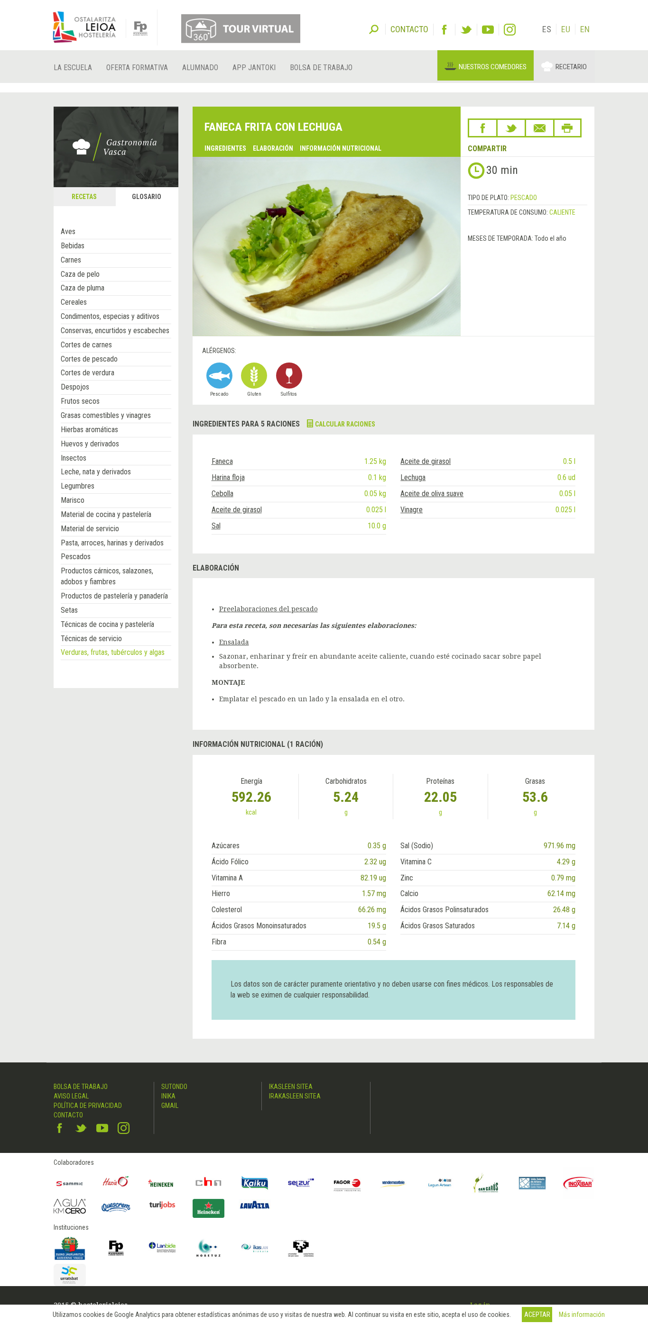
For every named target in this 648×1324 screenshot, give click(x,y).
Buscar (374, 28)
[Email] (539, 128)
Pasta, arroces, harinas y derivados (112, 542)
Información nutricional (340, 148)
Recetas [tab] (84, 196)
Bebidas (72, 245)
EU (565, 29)
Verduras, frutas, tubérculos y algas (113, 652)
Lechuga (413, 477)
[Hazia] (116, 1183)
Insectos (73, 457)
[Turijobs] (162, 1205)
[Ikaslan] (255, 1248)
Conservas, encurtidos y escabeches (115, 330)
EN (585, 29)
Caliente (562, 212)
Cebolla (222, 493)
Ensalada (234, 642)
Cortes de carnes (86, 344)
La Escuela (73, 67)
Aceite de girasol (425, 461)
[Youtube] (488, 30)
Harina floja (228, 477)
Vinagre (411, 509)
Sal (216, 525)
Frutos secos (80, 401)
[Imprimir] (567, 128)
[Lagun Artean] (440, 1183)
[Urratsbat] (70, 1275)
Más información (582, 1314)
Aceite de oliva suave (431, 493)
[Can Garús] (486, 1183)
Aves (68, 231)
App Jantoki (254, 67)
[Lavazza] (255, 1204)
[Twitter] (466, 30)
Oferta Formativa (137, 67)
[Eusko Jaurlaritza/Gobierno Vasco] (70, 1248)
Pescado (523, 197)
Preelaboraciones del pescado (268, 609)
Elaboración (273, 148)
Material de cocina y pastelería (106, 514)
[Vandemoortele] (394, 1183)
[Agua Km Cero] (70, 1206)
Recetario (571, 67)
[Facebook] (444, 30)
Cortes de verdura (87, 372)
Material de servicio (90, 528)
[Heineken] (162, 1183)
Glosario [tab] (146, 196)
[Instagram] (510, 30)
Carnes (71, 259)
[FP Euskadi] (116, 1248)
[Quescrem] (116, 1207)
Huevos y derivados (90, 443)
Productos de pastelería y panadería (114, 595)
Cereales (74, 302)
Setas (69, 610)
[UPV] (301, 1248)
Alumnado (200, 67)
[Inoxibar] (579, 1183)
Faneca (222, 461)
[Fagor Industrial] (347, 1183)
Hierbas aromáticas (89, 429)
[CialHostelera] (209, 1183)
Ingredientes (225, 148)
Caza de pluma (82, 287)
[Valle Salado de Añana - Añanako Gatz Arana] (532, 1183)
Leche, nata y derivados (96, 471)
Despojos (75, 386)
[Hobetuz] (209, 1248)
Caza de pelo (80, 274)
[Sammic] (70, 1183)
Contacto (68, 1115)
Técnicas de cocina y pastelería (107, 624)
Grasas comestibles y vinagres (106, 415)
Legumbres (77, 485)
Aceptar (537, 1314)
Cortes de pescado (89, 358)
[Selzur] (301, 1183)
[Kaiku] (255, 1183)
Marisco (72, 500)
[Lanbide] (162, 1248)
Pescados (76, 556)
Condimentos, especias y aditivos (110, 316)
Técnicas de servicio (91, 638)
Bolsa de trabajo (321, 67)
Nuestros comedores (493, 67)
